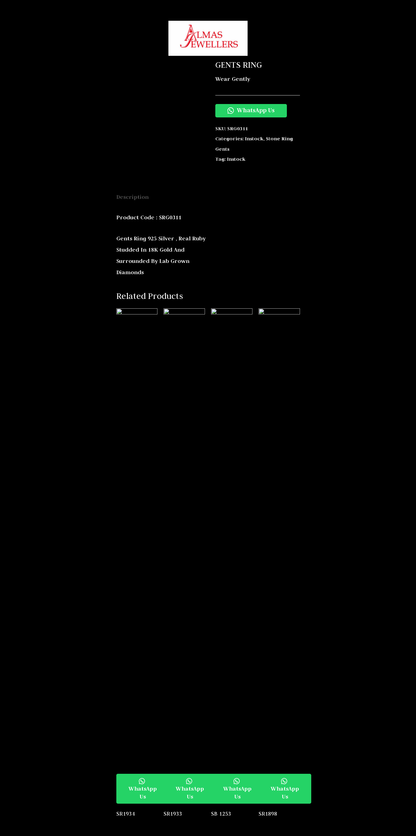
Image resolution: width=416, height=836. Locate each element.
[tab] (132, 197)
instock (254, 138)
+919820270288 (357, 8)
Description (132, 196)
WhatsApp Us (255, 110)
